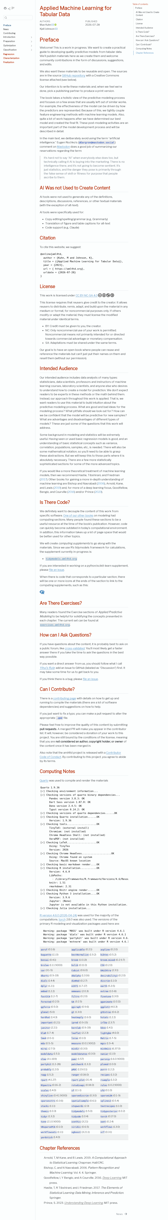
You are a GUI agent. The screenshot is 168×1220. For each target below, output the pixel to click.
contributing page (64, 698)
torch (62, 919)
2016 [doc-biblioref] (71, 491)
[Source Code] (5, 8)
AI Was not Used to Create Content (147, 14)
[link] (9, 8)
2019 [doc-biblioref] (57, 487)
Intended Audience (144, 28)
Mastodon (63, 146)
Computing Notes (144, 49)
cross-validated (75, 648)
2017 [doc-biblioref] (43, 479)
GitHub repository (73, 75)
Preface (138, 8)
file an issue (56, 569)
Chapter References (145, 53)
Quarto (44, 780)
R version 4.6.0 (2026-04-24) (58, 915)
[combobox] (17, 17)
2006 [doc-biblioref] (101, 483)
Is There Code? (142, 32)
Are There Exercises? (145, 36)
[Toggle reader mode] (13, 8)
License (139, 23)
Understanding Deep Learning (83, 1202)
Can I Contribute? (143, 44)
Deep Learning (111, 1177)
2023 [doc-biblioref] (98, 491)
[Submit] (5, 17)
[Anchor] (113, 187)
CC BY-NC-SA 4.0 (87, 295)
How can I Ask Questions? (147, 40)
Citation (139, 19)
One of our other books (78, 515)
